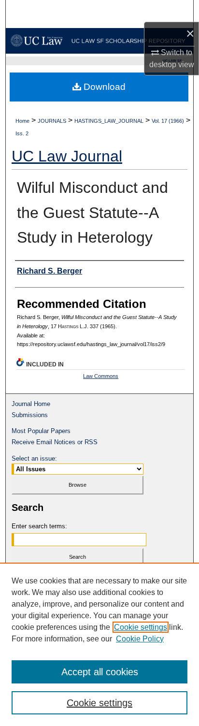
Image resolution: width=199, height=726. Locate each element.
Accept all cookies (99, 672)
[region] (99, 644)
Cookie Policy (140, 639)
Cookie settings (140, 627)
